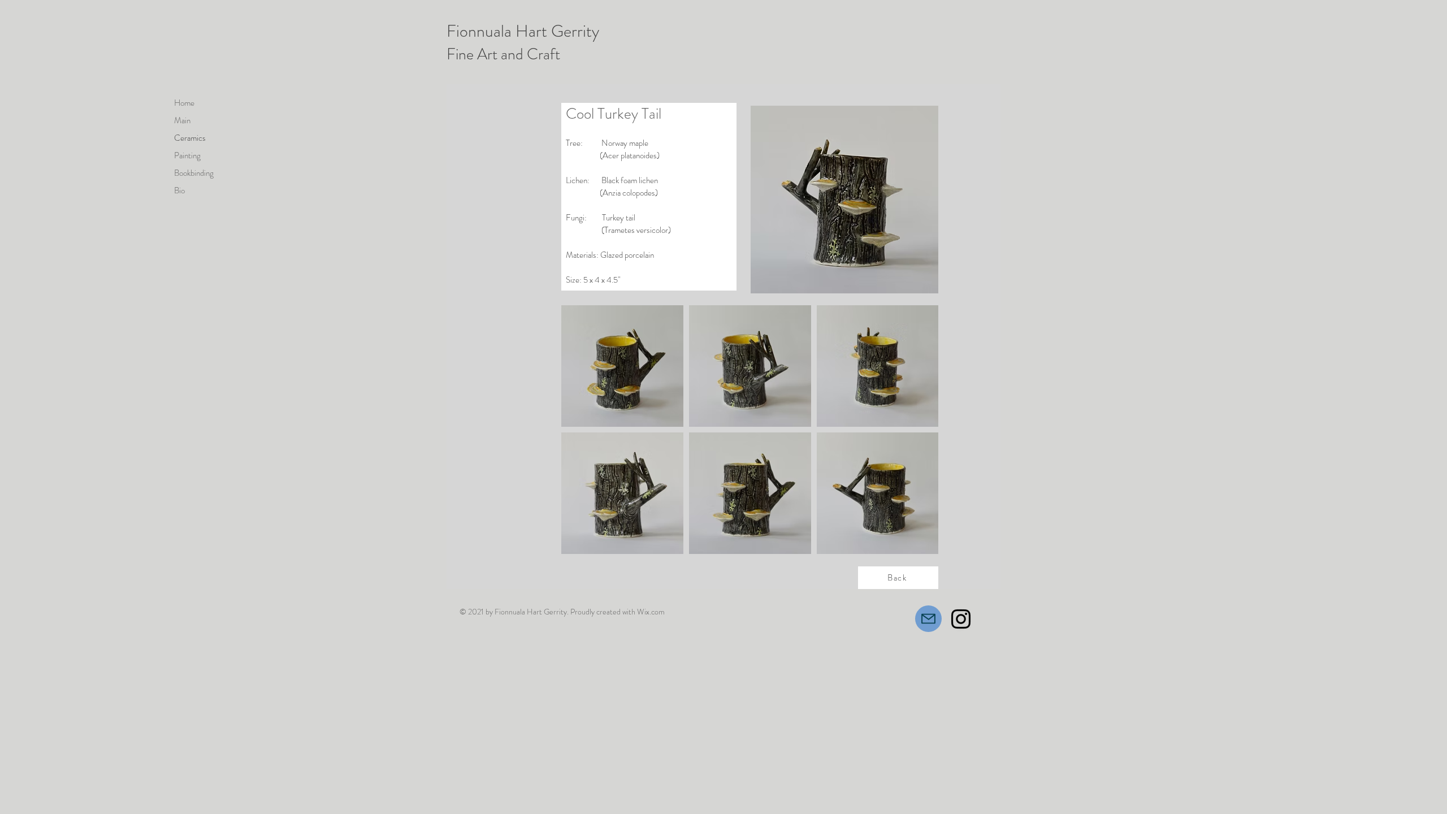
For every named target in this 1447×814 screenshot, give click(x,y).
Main (182, 120)
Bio (179, 190)
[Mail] (928, 618)
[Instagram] (961, 619)
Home (184, 103)
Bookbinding (194, 173)
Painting (187, 155)
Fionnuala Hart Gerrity (523, 31)
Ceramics (190, 138)
